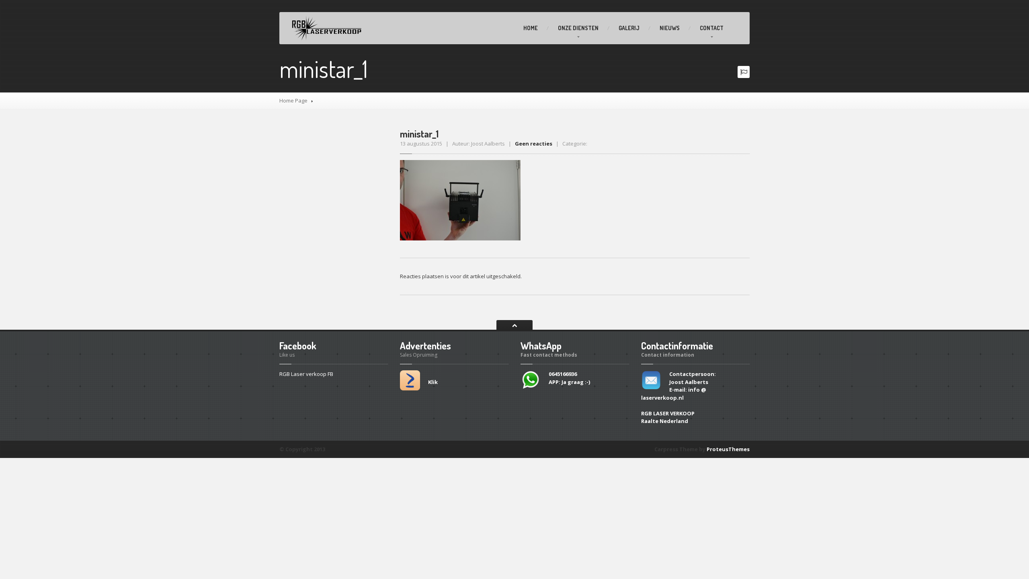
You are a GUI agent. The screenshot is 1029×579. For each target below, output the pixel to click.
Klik (433, 382)
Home (530, 28)
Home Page (293, 100)
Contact (712, 28)
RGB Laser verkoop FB (306, 374)
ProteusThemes (728, 449)
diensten (578, 28)
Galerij (629, 28)
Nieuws (670, 28)
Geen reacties (533, 143)
